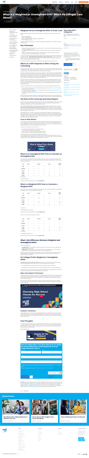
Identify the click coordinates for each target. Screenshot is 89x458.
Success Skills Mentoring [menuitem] (21, 445)
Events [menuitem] (76, 2)
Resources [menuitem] (67, 2)
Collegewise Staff (10, 20)
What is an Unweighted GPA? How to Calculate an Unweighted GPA (14, 43)
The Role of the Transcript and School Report (13, 39)
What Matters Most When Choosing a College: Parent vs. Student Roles (72, 87)
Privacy (18, 453)
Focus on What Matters (13, 40)
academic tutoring (49, 385)
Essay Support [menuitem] (20, 438)
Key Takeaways (12, 34)
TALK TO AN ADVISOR (83, 2)
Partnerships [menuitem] (40, 438)
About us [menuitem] (61, 2)
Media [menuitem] (39, 437)
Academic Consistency (13, 55)
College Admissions (7, 11)
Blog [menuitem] (72, 2)
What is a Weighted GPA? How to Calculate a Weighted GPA (13, 46)
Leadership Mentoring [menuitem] (21, 447)
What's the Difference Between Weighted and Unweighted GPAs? (13, 48)
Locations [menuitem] (39, 435)
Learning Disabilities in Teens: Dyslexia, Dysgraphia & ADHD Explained (72, 85)
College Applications (73, 77)
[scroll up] (86, 454)
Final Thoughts (12, 57)
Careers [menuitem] (39, 440)
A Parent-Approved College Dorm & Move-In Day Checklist (71, 92)
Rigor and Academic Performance (13, 53)
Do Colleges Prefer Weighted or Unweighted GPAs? (14, 51)
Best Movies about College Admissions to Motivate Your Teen (72, 90)
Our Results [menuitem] (40, 432)
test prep (43, 385)
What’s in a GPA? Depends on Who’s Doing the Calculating (14, 36)
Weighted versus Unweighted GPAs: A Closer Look (14, 32)
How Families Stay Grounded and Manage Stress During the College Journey (71, 95)
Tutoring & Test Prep (67, 80)
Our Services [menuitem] (54, 2)
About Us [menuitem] (39, 430)
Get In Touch (82, 440)
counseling (39, 385)
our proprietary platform (32, 386)
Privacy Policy (55, 365)
